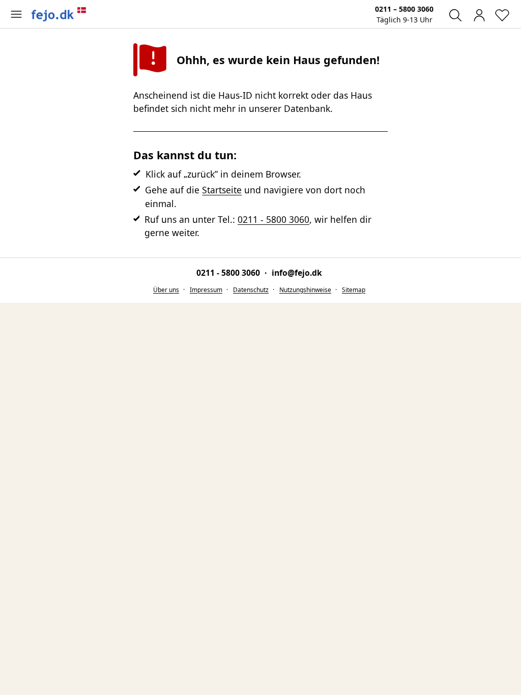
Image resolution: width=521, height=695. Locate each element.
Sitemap (353, 289)
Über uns (166, 289)
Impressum (206, 289)
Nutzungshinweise (305, 289)
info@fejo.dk (297, 272)
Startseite (222, 190)
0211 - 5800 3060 (273, 219)
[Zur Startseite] (59, 14)
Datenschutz (251, 289)
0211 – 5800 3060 (404, 9)
